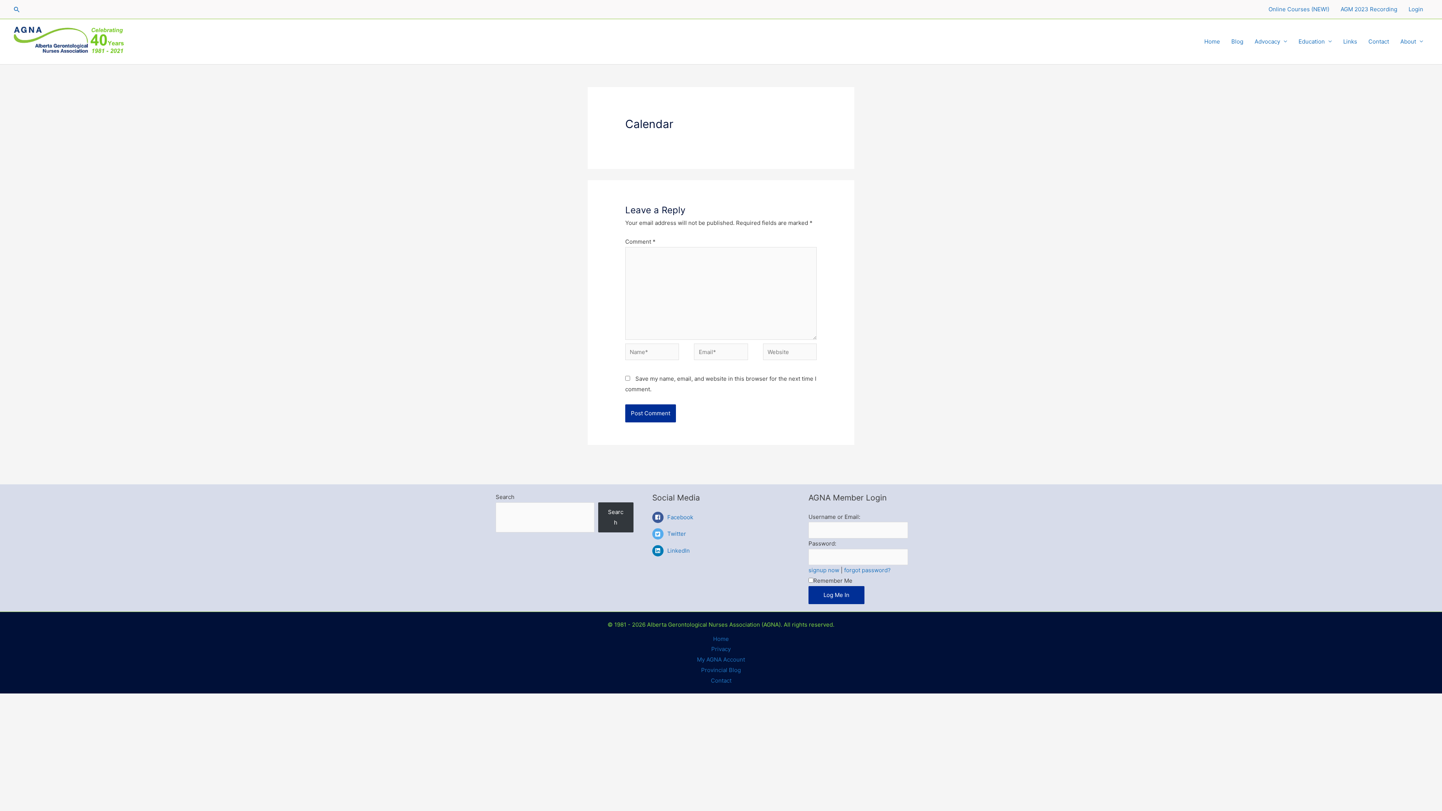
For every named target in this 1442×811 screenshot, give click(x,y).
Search (505, 496)
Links (1350, 41)
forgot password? (867, 570)
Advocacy (1267, 41)
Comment (640, 241)
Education (1312, 41)
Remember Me (832, 580)
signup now (823, 570)
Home (1212, 41)
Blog (1237, 41)
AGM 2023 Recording (1369, 9)
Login (1416, 9)
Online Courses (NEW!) (1299, 9)
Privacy (721, 649)
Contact (1378, 41)
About (1408, 41)
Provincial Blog (721, 670)
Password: (822, 543)
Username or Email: (834, 516)
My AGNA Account (721, 659)
